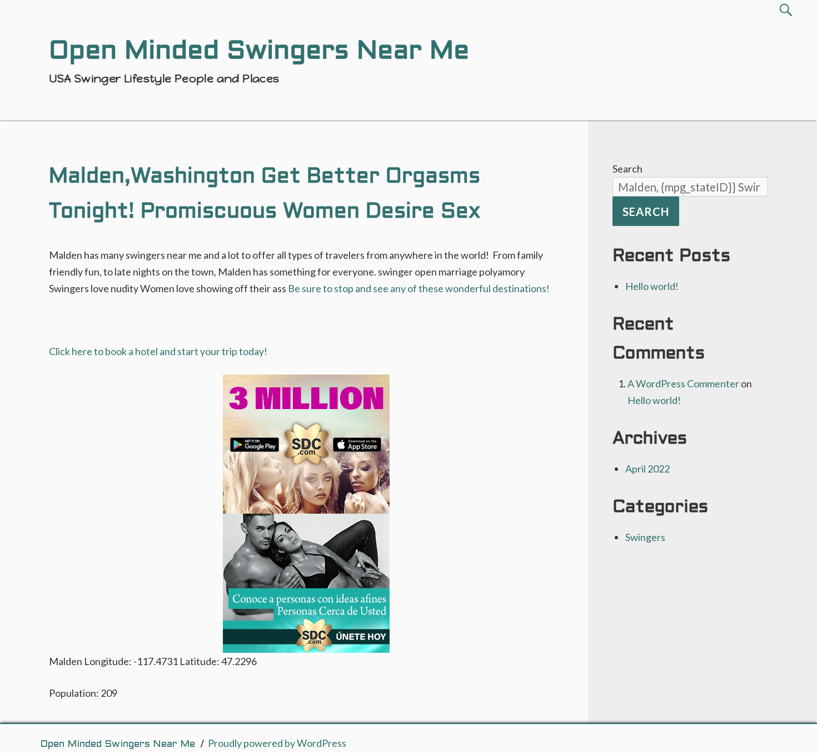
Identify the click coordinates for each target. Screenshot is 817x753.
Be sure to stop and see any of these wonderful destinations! (419, 288)
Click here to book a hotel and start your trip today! (158, 351)
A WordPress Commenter (683, 383)
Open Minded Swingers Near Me (117, 744)
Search (627, 169)
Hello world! (652, 286)
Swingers (645, 537)
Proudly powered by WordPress (277, 743)
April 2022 (647, 468)
